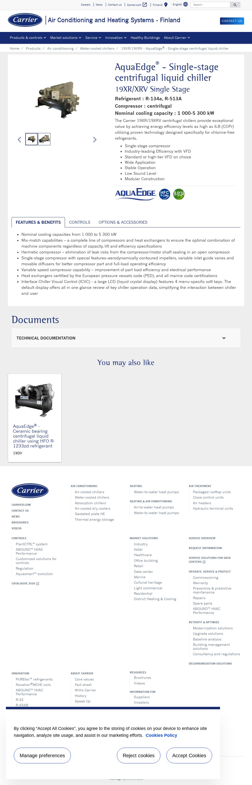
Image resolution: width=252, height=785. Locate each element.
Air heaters (202, 503)
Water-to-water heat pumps (156, 492)
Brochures (20, 522)
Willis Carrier (85, 690)
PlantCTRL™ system (31, 544)
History (80, 696)
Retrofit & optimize (204, 622)
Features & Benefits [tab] (38, 222)
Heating (136, 486)
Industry (141, 544)
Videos (17, 528)
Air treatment (200, 486)
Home (14, 48)
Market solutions (144, 538)
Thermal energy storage (94, 519)
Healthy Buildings (145, 37)
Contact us (20, 510)
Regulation (24, 568)
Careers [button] (85, 4)
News (16, 516)
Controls (19, 538)
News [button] (99, 4)
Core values (84, 679)
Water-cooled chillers (97, 48)
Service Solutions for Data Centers (210, 560)
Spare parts (202, 603)
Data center (143, 571)
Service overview (202, 538)
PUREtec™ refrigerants (34, 679)
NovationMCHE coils (33, 684)
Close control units (208, 497)
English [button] (181, 5)
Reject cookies (139, 755)
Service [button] (91, 37)
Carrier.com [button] (137, 4)
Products (33, 48)
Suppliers (142, 697)
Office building (146, 560)
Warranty (200, 583)
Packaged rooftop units (212, 492)
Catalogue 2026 (25, 583)
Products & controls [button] (26, 37)
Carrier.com (21, 504)
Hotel (138, 549)
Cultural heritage (148, 582)
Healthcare (143, 555)
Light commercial (148, 588)
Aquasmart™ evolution (34, 574)
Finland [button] (161, 5)
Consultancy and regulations (216, 654)
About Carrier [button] (175, 37)
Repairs (199, 598)
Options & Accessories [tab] (123, 222)
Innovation (20, 673)
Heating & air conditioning (151, 501)
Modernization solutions (213, 628)
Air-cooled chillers (89, 492)
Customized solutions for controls (36, 561)
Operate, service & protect (210, 571)
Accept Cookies (189, 755)
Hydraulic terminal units (213, 508)
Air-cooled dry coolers (92, 508)
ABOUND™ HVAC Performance (29, 551)
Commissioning (205, 577)
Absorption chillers (90, 503)
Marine (139, 577)
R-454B (22, 705)
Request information (205, 548)
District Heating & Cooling (155, 599)
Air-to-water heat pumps (154, 507)
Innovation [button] (114, 37)
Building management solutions (211, 646)
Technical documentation (46, 338)
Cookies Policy (161, 735)
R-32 (20, 699)
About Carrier (82, 673)
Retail (138, 566)
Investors (141, 702)
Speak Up (83, 701)
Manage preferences (42, 755)
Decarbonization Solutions (210, 663)
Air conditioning (60, 48)
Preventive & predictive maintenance (212, 590)
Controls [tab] (79, 222)
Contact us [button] (115, 4)
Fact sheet (83, 684)
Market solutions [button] (64, 37)
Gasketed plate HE (90, 514)
